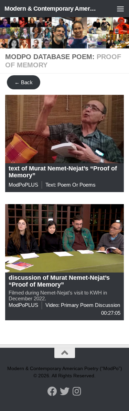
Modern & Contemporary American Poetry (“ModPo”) (50, 8)
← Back (23, 82)
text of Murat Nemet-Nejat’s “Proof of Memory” (63, 172)
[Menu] (120, 8)
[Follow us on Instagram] (77, 391)
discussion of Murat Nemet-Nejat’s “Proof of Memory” (59, 281)
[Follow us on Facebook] (52, 391)
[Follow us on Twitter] (64, 391)
